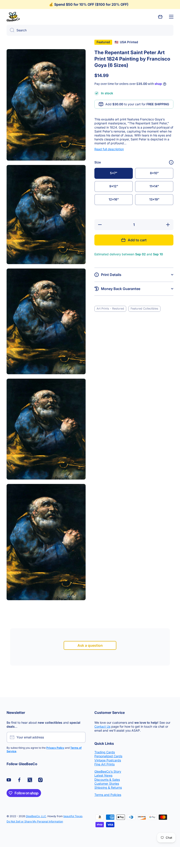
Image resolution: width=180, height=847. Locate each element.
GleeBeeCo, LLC (36, 816)
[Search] (10, 30)
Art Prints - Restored (110, 308)
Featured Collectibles (144, 308)
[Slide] (171, 162)
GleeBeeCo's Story (107, 771)
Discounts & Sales (107, 779)
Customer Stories (106, 783)
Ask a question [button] (90, 645)
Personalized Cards (108, 756)
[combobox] (90, 30)
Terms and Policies (107, 795)
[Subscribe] (80, 737)
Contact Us (102, 726)
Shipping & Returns (108, 787)
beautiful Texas (72, 816)
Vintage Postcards (107, 760)
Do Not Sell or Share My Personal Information (35, 821)
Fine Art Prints (104, 764)
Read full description (109, 149)
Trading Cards (104, 752)
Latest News (103, 775)
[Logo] (13, 16)
